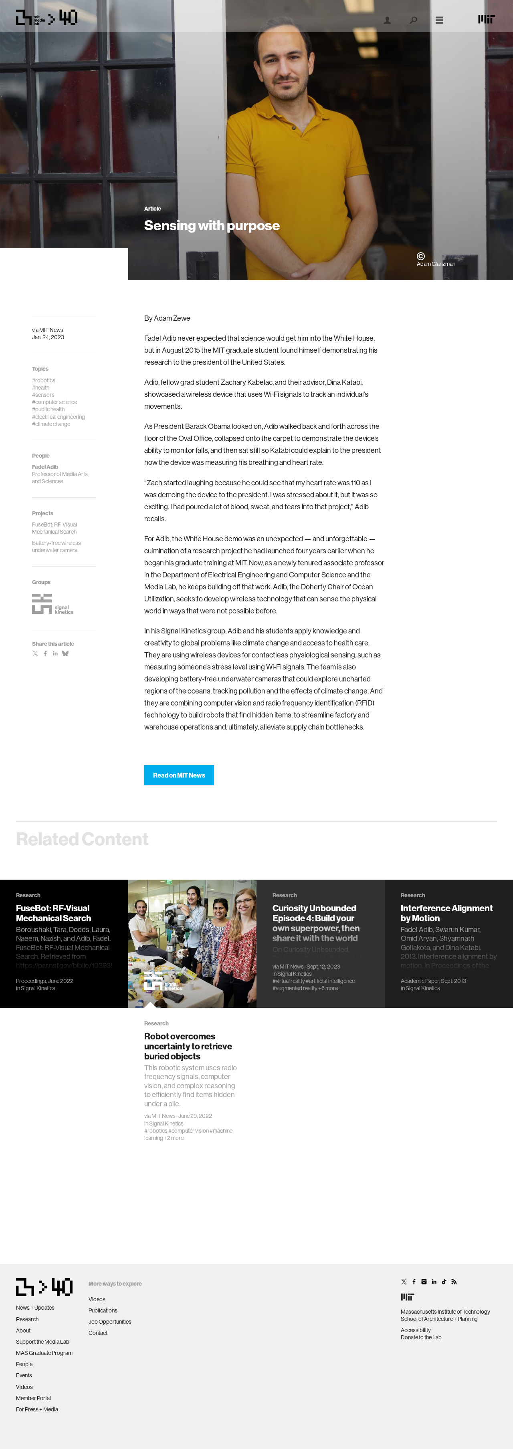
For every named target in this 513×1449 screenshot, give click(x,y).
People (24, 1364)
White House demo (213, 538)
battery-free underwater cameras (230, 678)
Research (27, 1319)
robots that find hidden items (247, 714)
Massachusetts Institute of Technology (445, 1311)
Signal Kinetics (38, 988)
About (23, 1330)
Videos (24, 1387)
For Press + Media (37, 1409)
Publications (103, 1310)
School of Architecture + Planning (439, 1318)
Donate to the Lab (421, 1337)
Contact (98, 1332)
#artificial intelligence (330, 981)
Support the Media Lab (42, 1341)
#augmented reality (295, 988)
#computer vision (188, 1130)
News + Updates (35, 1307)
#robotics (156, 1130)
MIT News (51, 330)
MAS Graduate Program (44, 1353)
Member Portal (33, 1398)
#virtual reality (289, 981)
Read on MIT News (179, 775)
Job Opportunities (110, 1321)
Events (24, 1375)
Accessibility (416, 1330)
